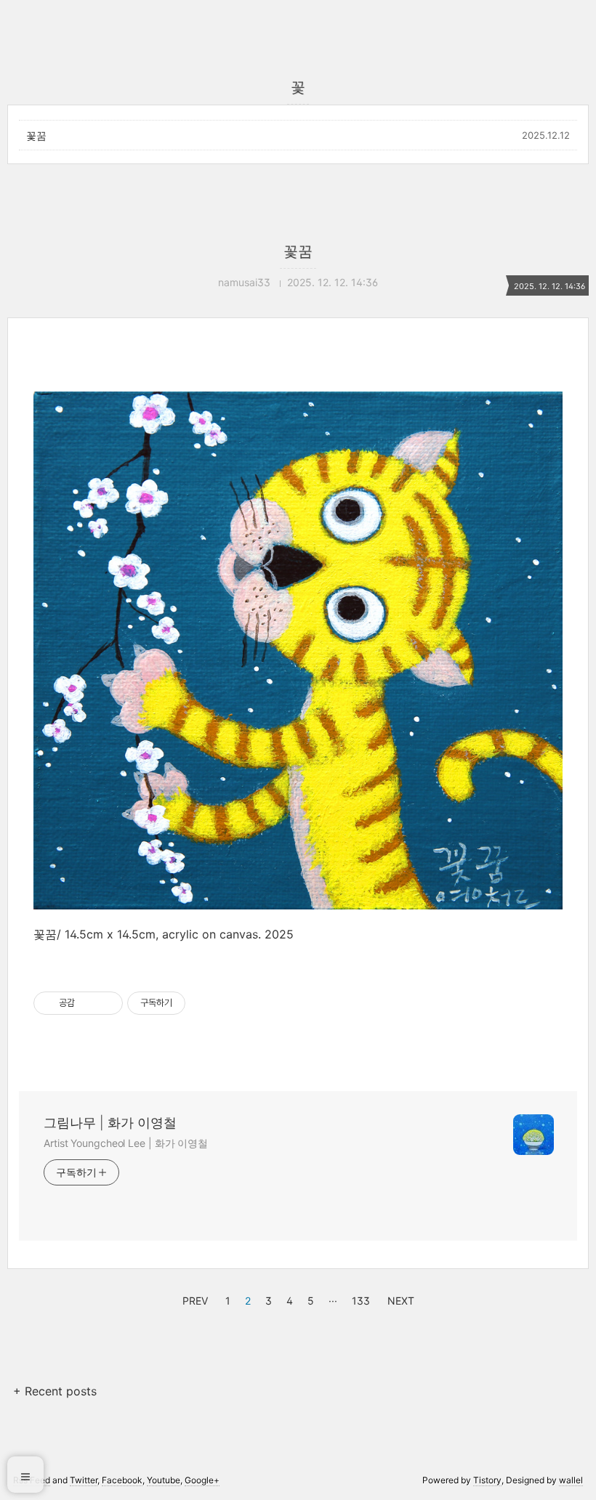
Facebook (122, 1480)
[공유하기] (88, 1003)
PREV (193, 1299)
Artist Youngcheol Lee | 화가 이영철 (126, 1143)
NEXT (399, 1299)
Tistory (487, 1480)
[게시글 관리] (106, 1003)
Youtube (163, 1480)
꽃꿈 (36, 135)
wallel (571, 1480)
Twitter (83, 1480)
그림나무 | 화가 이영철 (110, 1122)
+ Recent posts (55, 1391)
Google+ (202, 1480)
